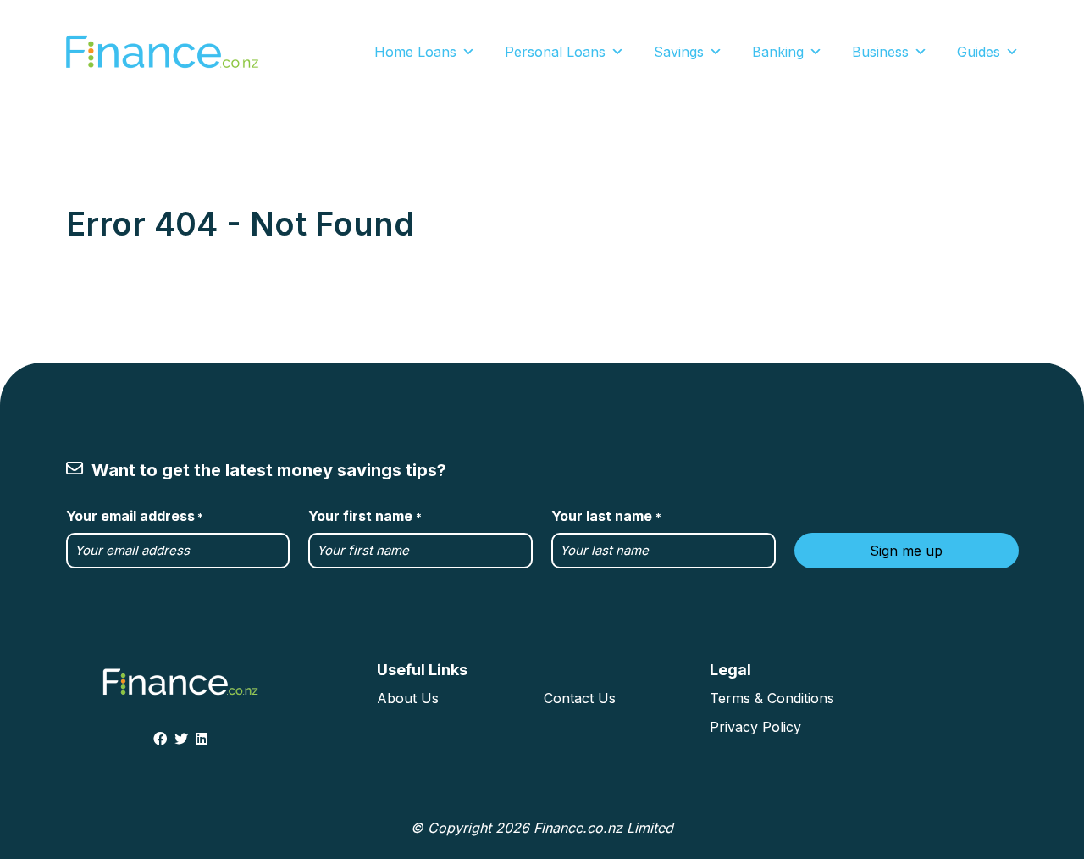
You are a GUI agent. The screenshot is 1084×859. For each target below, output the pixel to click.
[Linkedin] (201, 738)
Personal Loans (555, 51)
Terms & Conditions (772, 698)
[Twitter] (181, 738)
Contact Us (580, 698)
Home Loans (415, 51)
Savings (679, 51)
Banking (778, 51)
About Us (408, 698)
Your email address (134, 515)
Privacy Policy (755, 726)
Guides (978, 51)
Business (880, 51)
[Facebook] (160, 738)
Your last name (606, 515)
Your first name (364, 515)
